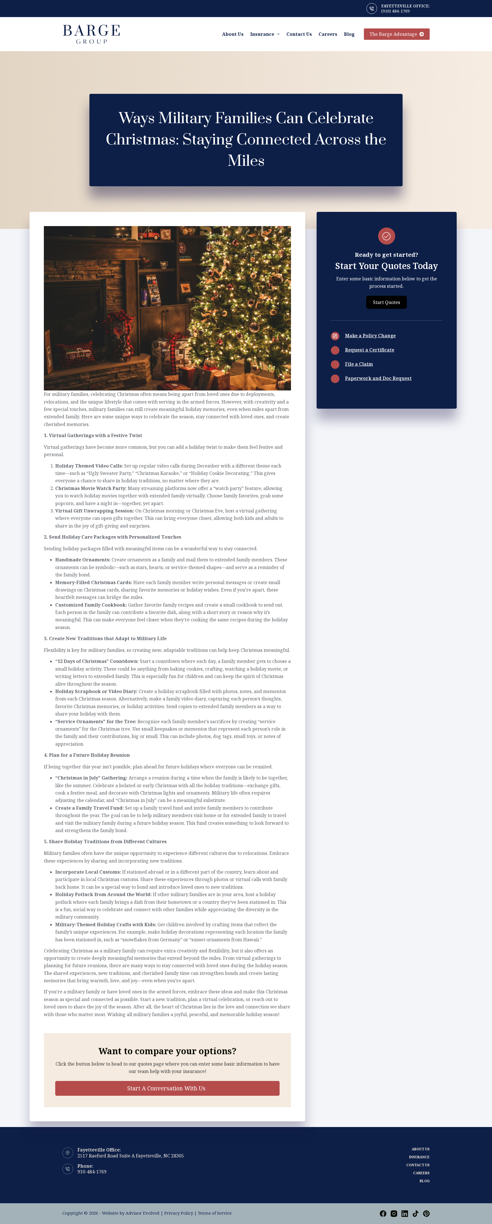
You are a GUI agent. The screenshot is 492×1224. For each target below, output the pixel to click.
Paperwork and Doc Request (378, 378)
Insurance (262, 34)
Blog (349, 34)
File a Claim (359, 364)
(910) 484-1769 (395, 11)
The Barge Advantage (393, 34)
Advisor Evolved (142, 1213)
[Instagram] (394, 1213)
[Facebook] (383, 1213)
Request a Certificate (369, 350)
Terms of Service (215, 1213)
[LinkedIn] (404, 1213)
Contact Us (299, 34)
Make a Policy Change (370, 335)
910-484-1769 (91, 1172)
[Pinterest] (426, 1213)
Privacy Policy (178, 1213)
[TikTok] (415, 1213)
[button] (167, 1088)
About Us (232, 34)
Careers (328, 34)
